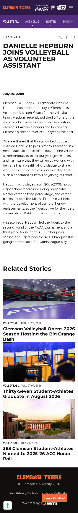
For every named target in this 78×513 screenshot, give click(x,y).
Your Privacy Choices (24, 493)
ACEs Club (32, 21)
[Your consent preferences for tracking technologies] (7, 505)
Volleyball (11, 323)
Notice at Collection (54, 493)
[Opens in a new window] (61, 7)
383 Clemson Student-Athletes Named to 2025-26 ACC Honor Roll (38, 453)
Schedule (53, 7)
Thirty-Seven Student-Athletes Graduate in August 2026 (38, 394)
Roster (51, 21)
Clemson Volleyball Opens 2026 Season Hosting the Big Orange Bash (39, 334)
